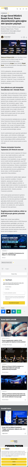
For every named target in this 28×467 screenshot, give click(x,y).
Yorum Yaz (14, 274)
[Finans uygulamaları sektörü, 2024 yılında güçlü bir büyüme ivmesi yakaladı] (14, 329)
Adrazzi (3, 257)
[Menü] (26, 9)
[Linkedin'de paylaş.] (14, 311)
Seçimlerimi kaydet (14, 302)
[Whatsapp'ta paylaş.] (19, 311)
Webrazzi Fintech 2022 (7, 57)
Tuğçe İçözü (5, 433)
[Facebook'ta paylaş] (3, 311)
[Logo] (4, 8)
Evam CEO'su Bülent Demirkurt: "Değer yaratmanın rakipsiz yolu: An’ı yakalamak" (13, 429)
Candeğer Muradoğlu (7, 344)
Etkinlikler (4, 13)
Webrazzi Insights (6, 338)
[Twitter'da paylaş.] (8, 311)
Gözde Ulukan (5, 372)
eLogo (12, 63)
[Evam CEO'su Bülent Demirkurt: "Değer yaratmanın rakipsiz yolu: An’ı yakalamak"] (14, 418)
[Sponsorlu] (14, 241)
